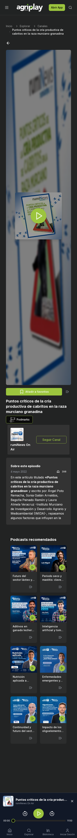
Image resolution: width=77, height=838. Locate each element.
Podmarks (23, 419)
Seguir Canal (51, 440)
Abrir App (57, 7)
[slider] (13, 821)
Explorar (25, 26)
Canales (42, 26)
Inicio (9, 26)
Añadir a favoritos (37, 391)
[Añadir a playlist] (67, 391)
